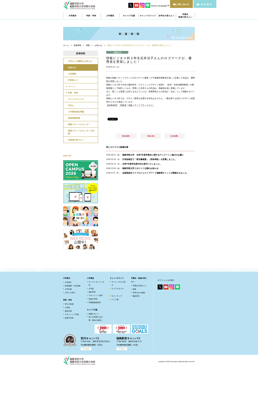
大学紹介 (68, 282)
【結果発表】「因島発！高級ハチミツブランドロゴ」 (130, 105)
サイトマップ (117, 296)
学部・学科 (73, 92)
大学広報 (68, 289)
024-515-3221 (125, 345)
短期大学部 (69, 318)
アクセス (86, 349)
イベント (72, 86)
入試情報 (72, 73)
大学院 (67, 308)
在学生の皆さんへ (167, 15)
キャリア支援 (92, 310)
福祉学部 (68, 311)
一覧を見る (150, 136)
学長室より (73, 80)
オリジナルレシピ (76, 98)
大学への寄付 (70, 293)
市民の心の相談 (139, 293)
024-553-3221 (90, 345)
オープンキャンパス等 (96, 283)
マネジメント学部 (72, 314)
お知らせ (72, 67)
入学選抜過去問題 (76, 111)
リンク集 (115, 299)
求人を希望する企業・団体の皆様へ (96, 318)
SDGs (71, 105)
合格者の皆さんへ (76, 139)
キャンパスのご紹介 (119, 283)
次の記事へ (174, 136)
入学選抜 (90, 278)
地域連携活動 (74, 117)
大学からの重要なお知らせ (80, 61)
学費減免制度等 (95, 302)
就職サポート (94, 314)
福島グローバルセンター (79, 124)
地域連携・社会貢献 (72, 286)
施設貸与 (136, 296)
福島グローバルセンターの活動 (81, 132)
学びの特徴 (69, 304)
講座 (134, 289)
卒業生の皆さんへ (140, 286)
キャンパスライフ (117, 278)
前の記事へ (126, 136)
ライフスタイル (118, 289)
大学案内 (66, 278)
